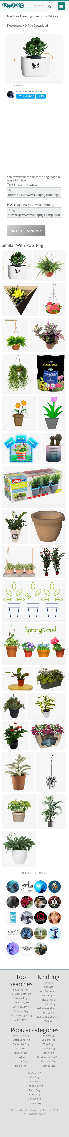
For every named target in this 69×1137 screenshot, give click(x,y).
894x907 (9, 278)
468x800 (47, 314)
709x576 (9, 462)
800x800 (9, 748)
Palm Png (48, 1035)
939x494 (9, 662)
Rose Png (20, 1048)
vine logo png (21, 1006)
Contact (48, 986)
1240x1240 (10, 576)
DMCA (40, 96)
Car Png (34, 1077)
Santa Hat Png (21, 1044)
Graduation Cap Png (48, 1057)
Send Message (26, 96)
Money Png (34, 1072)
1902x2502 (10, 541)
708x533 (9, 689)
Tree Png (48, 1044)
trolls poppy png (20, 1002)
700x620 (9, 505)
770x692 (9, 314)
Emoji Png (34, 1090)
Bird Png (34, 1081)
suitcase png (21, 1011)
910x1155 (37, 349)
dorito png (20, 1019)
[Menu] (61, 6)
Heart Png (20, 1065)
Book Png (34, 1094)
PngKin (21, 1057)
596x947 (9, 391)
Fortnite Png (48, 1065)
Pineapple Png (34, 1085)
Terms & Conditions (48, 991)
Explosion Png (48, 1061)
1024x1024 (10, 827)
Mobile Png (21, 1061)
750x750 (42, 689)
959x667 (9, 619)
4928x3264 (35, 717)
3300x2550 (49, 462)
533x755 (9, 349)
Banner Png (34, 1103)
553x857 (45, 428)
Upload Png (48, 1004)
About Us (48, 982)
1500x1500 (10, 717)
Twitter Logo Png (21, 1039)
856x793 (37, 541)
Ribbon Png (20, 1052)
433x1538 (42, 790)
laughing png (20, 989)
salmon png (20, 998)
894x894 (45, 576)
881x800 (40, 278)
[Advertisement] (34, 136)
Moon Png (48, 1052)
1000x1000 (42, 391)
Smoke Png (48, 1048)
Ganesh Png (34, 1098)
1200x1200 (10, 864)
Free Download (28, 231)
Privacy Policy (48, 999)
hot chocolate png (20, 993)
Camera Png (48, 1039)
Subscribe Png (21, 1035)
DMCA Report (48, 995)
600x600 (9, 428)
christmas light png (21, 1015)
